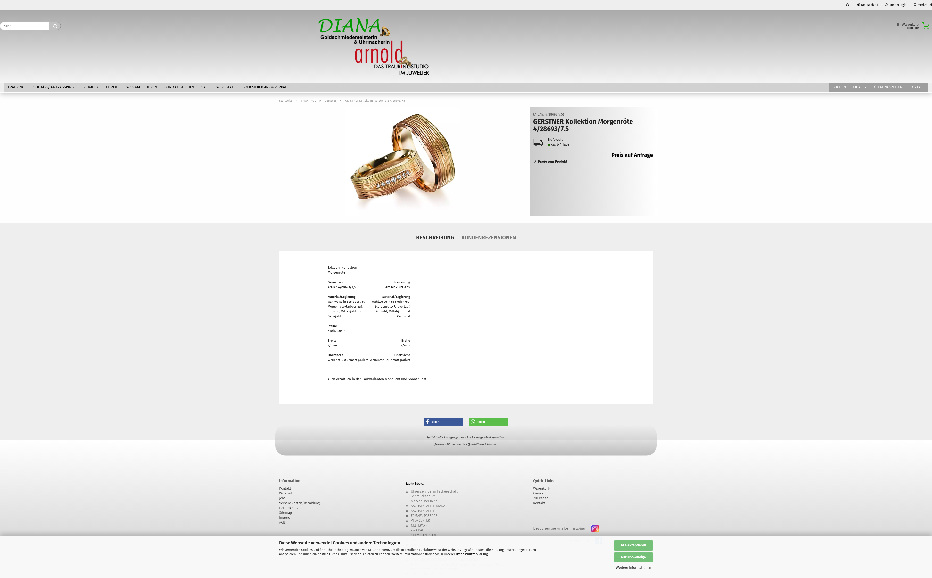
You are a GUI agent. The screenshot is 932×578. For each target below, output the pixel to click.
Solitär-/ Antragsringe (54, 87)
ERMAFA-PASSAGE (424, 516)
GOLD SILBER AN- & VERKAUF (265, 87)
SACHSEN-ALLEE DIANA (428, 506)
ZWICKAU (417, 530)
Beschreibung (435, 237)
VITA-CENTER (420, 521)
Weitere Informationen (633, 568)
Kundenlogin (897, 5)
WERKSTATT (225, 87)
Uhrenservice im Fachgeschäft (434, 491)
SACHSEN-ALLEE (423, 511)
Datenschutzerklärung (472, 554)
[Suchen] (848, 5)
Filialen (860, 87)
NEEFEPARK (419, 525)
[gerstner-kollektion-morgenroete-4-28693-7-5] (402, 161)
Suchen (839, 87)
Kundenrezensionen (488, 237)
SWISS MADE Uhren (141, 87)
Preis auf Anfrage (632, 155)
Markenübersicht (424, 501)
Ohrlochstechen (179, 87)
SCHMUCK (91, 87)
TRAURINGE (17, 87)
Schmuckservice (423, 496)
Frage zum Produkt (552, 161)
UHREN (111, 87)
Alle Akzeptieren (633, 545)
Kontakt (917, 87)
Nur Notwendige (633, 557)
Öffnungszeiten (888, 87)
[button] (443, 422)
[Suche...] (55, 26)
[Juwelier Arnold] (374, 46)
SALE (205, 87)
